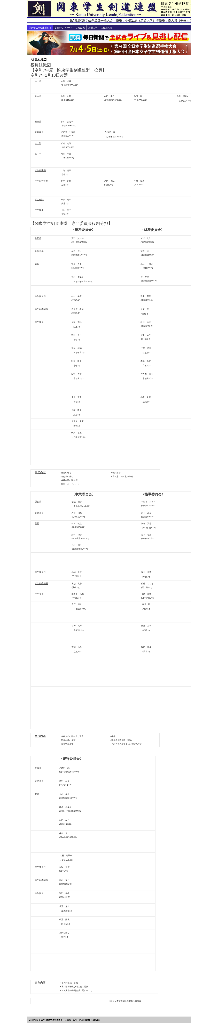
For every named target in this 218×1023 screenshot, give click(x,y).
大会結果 (80, 27)
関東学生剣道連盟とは (40, 27)
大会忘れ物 (106, 27)
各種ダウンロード (63, 27)
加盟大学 (92, 27)
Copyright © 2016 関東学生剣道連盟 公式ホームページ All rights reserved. (64, 1019)
